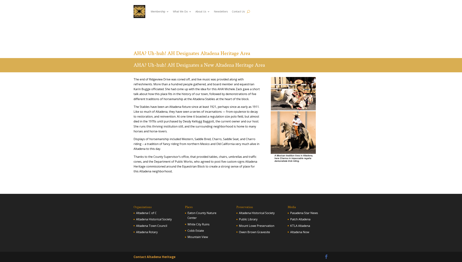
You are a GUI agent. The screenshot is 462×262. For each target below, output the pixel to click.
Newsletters (221, 11)
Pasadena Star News (304, 213)
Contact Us (238, 11)
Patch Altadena (300, 219)
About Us (200, 11)
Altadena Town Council (151, 226)
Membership (158, 11)
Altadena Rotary (147, 232)
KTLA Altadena (300, 226)
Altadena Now (299, 232)
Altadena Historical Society (154, 219)
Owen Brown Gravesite (254, 232)
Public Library (248, 219)
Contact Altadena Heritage (154, 257)
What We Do (180, 11)
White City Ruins (199, 224)
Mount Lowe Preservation (256, 226)
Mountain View (198, 237)
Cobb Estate (196, 231)
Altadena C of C (146, 213)
